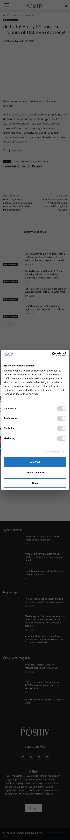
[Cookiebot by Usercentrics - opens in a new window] (52, 354)
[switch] (61, 418)
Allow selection (35, 472)
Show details (52, 451)
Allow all (35, 461)
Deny (35, 483)
